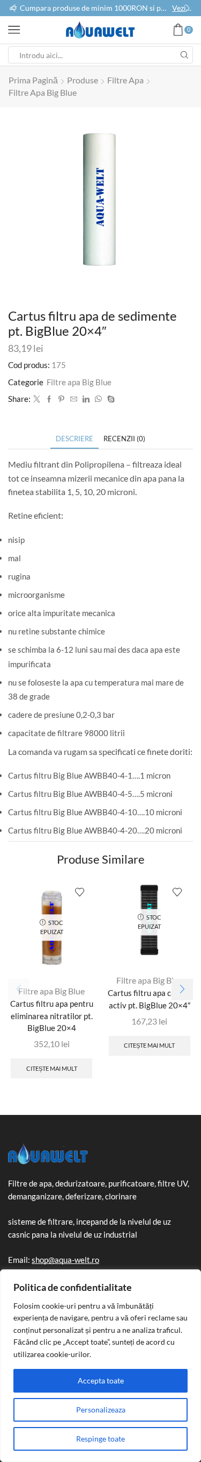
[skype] (110, 399)
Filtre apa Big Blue (43, 92)
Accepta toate (101, 1380)
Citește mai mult (51, 1068)
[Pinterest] (61, 399)
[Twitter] (37, 399)
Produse (82, 80)
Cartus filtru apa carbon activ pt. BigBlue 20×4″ (149, 998)
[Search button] (184, 55)
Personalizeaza (100, 1409)
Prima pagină (33, 80)
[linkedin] (86, 399)
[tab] (74, 439)
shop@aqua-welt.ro (65, 1260)
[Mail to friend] (74, 399)
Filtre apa (125, 80)
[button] (13, 8)
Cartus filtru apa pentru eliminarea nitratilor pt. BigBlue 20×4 (51, 1015)
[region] (100, 1365)
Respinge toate (100, 1438)
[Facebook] (49, 399)
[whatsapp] (98, 399)
